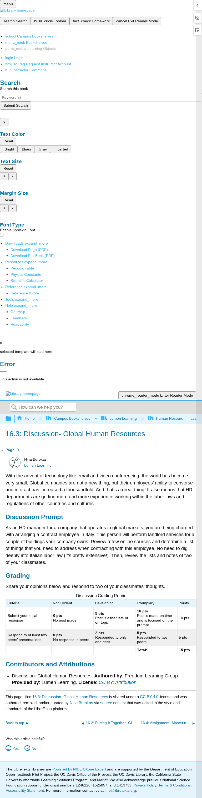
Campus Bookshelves (72, 418)
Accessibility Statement (25, 790)
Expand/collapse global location (194, 417)
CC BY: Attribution (118, 682)
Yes (16, 748)
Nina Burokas (81, 702)
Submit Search (15, 105)
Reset (8, 141)
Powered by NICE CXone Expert (79, 769)
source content (113, 702)
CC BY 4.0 (149, 696)
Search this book (14, 89)
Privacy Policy (145, 785)
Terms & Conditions (174, 785)
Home (30, 418)
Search (14, 407)
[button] (19, 318)
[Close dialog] (3, 371)
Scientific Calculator (27, 280)
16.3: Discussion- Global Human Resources (70, 696)
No (34, 748)
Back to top (15, 723)
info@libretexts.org (120, 790)
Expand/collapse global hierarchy (11, 419)
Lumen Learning (123, 418)
